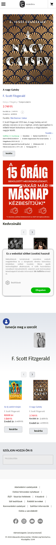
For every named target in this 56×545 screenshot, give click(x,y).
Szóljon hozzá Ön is (17, 450)
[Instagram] (24, 521)
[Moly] (40, 521)
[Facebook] (16, 521)
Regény (13, 102)
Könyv (5, 102)
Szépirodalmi (25, 102)
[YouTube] (32, 521)
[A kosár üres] (52, 4)
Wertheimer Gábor (18, 118)
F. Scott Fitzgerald (14, 96)
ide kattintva (39, 271)
